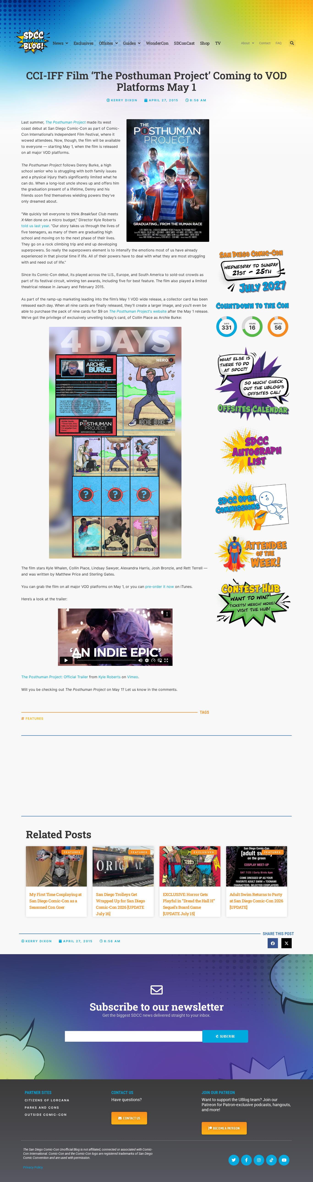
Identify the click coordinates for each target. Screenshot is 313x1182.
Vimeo (132, 677)
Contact (265, 43)
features (35, 718)
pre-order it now (159, 586)
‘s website (138, 311)
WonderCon (157, 43)
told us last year (35, 225)
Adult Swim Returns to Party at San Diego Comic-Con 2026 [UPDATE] (256, 901)
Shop (205, 43)
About (245, 43)
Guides (129, 43)
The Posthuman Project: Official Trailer (54, 677)
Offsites (106, 43)
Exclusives (83, 43)
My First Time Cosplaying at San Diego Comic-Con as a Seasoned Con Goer (55, 901)
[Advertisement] (156, 12)
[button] (292, 43)
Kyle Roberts (110, 677)
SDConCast (184, 43)
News (58, 43)
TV (218, 43)
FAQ (279, 43)
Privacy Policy (33, 1167)
